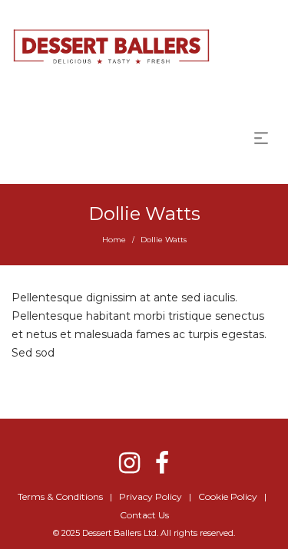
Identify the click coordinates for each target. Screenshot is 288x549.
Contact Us (144, 515)
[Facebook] (162, 463)
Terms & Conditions (60, 496)
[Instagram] (129, 463)
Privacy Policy (150, 496)
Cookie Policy (227, 496)
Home (114, 240)
